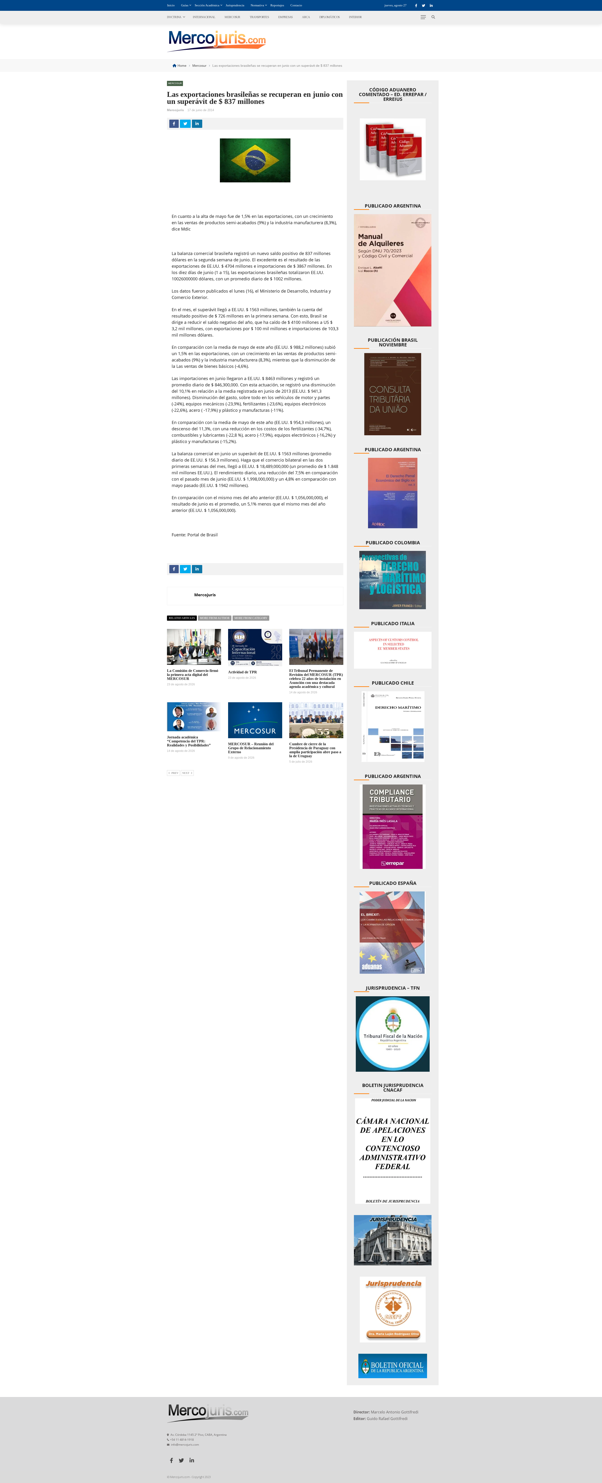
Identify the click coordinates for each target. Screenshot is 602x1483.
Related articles (182, 618)
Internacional (204, 17)
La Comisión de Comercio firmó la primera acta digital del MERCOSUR (192, 675)
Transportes (259, 17)
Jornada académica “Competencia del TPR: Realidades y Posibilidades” (189, 741)
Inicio (171, 5)
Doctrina (174, 17)
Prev (174, 773)
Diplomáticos (329, 17)
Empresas (285, 17)
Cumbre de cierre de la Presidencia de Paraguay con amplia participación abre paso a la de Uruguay (315, 750)
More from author (215, 618)
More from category (250, 618)
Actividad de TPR (242, 672)
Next (185, 773)
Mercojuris (175, 110)
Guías (184, 5)
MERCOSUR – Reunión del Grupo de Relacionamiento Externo (250, 748)
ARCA (306, 17)
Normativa (257, 5)
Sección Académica (207, 5)
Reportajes (277, 5)
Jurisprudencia (235, 5)
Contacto (296, 5)
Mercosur (232, 17)
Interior (355, 17)
